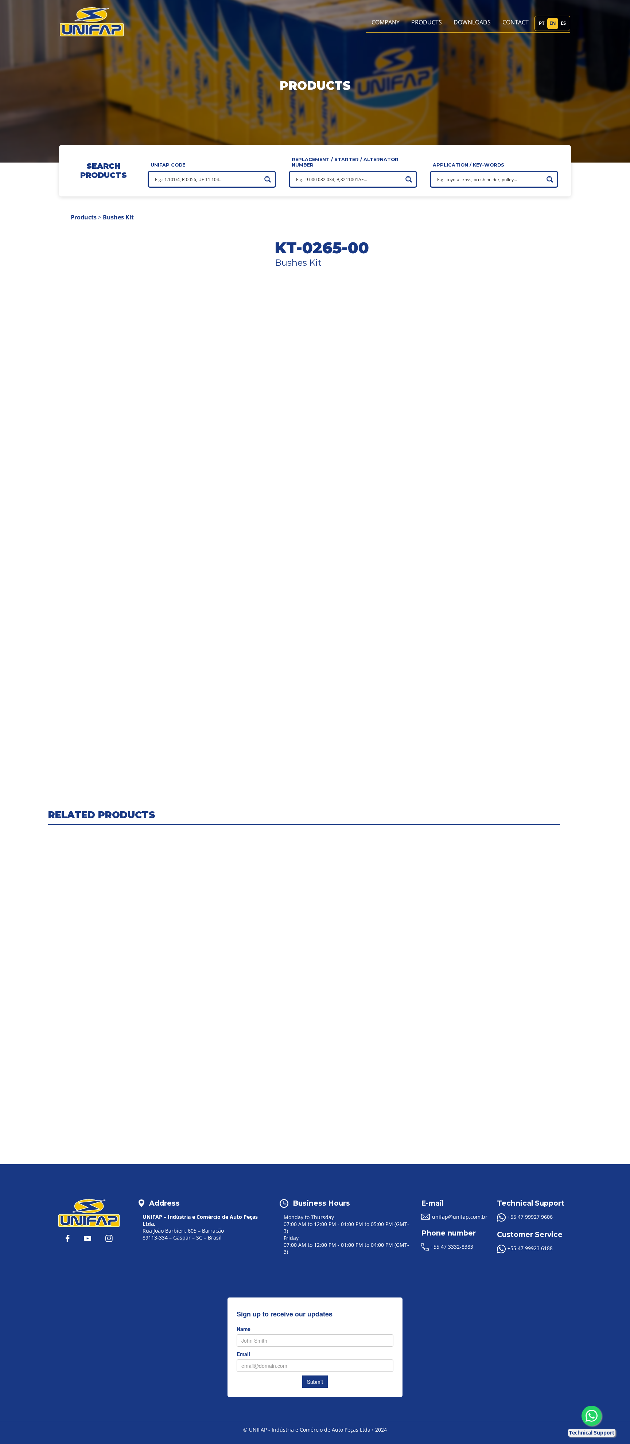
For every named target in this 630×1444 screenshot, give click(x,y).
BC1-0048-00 (375, 389)
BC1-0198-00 (375, 415)
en (552, 23)
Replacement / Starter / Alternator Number (345, 162)
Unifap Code (168, 165)
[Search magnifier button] (267, 179)
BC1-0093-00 (375, 406)
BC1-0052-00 (375, 398)
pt (542, 23)
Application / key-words (468, 165)
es (563, 23)
